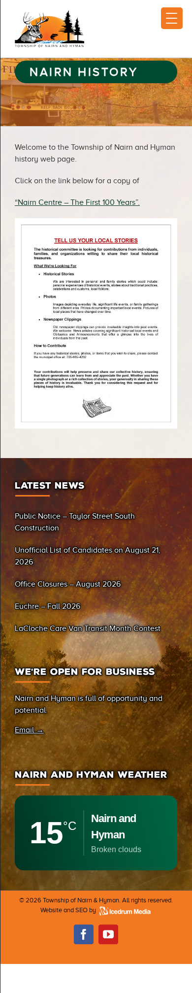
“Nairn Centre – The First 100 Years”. (77, 202)
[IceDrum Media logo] (124, 910)
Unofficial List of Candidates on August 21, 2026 (87, 556)
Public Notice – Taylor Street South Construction (75, 522)
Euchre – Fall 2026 (47, 606)
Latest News (50, 485)
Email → (29, 730)
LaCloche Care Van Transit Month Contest (87, 628)
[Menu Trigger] (172, 18)
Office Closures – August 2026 (68, 584)
